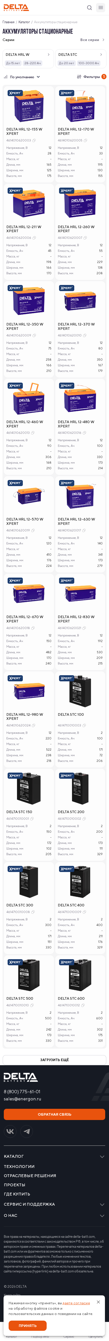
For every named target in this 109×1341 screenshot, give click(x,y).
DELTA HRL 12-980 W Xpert (24, 716)
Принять (28, 1326)
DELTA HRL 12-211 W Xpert (23, 229)
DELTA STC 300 (19, 905)
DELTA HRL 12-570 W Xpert (24, 521)
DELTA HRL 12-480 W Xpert (76, 424)
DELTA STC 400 (71, 905)
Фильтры (94, 76)
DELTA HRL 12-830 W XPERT (76, 619)
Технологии (19, 1167)
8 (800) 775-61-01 (22, 1091)
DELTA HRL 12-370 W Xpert (76, 326)
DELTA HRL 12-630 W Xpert (76, 521)
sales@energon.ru (22, 1099)
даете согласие (76, 1303)
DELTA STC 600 (71, 998)
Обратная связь (54, 1114)
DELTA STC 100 (71, 714)
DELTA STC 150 (19, 812)
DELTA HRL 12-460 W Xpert (24, 424)
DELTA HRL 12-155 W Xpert (24, 131)
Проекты (14, 1185)
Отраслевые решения (30, 1176)
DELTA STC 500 (19, 998)
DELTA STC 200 (71, 812)
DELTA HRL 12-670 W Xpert (24, 619)
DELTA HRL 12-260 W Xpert (76, 229)
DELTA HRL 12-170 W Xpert (76, 131)
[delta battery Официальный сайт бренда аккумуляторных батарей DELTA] (16, 7)
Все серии (89, 40)
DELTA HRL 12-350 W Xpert (24, 326)
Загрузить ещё (54, 1060)
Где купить (17, 1194)
